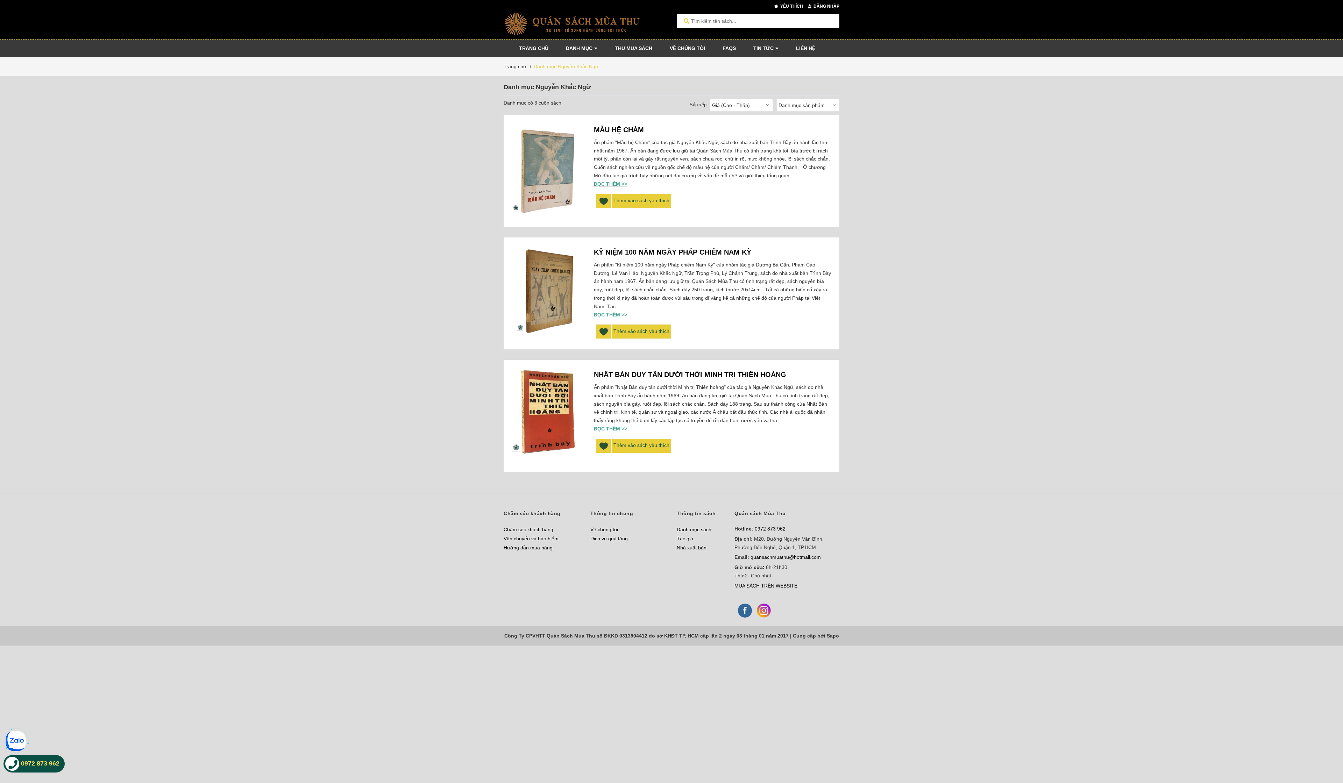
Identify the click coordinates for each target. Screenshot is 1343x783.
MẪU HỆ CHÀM (619, 130)
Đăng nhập (825, 6)
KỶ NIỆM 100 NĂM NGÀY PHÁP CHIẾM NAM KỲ (672, 252)
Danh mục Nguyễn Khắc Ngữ (566, 66)
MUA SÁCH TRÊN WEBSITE (765, 586)
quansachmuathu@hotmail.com (786, 557)
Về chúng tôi (604, 529)
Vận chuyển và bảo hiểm (531, 538)
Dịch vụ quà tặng (609, 538)
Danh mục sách (694, 529)
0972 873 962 (770, 529)
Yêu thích (791, 6)
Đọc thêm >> (610, 184)
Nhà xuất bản (691, 547)
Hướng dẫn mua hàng (528, 547)
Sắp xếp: (699, 104)
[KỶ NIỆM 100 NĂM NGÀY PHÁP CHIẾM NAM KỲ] (547, 293)
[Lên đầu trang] (1324, 749)
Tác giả (685, 538)
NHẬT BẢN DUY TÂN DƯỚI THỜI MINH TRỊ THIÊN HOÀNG (690, 374)
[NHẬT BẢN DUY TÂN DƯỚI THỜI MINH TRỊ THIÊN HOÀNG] (547, 416)
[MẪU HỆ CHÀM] (547, 171)
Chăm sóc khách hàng (528, 529)
